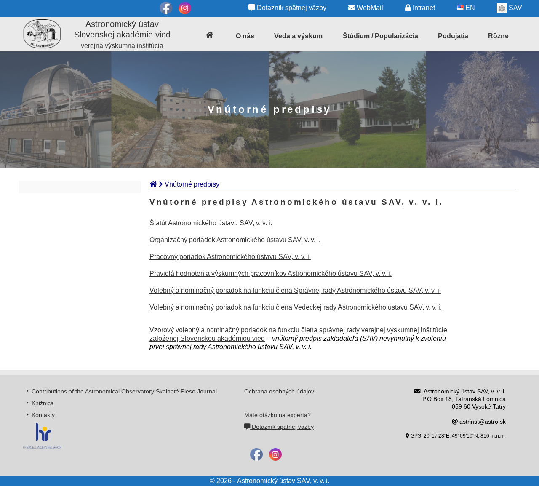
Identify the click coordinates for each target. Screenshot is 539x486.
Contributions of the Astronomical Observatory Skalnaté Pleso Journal (124, 391)
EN (469, 7)
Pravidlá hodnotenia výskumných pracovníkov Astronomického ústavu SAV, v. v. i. (270, 273)
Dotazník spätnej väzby (290, 7)
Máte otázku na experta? (277, 414)
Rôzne (498, 36)
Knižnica (43, 403)
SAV (514, 7)
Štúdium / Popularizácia (380, 36)
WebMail (369, 7)
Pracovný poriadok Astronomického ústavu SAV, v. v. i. (230, 256)
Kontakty (43, 414)
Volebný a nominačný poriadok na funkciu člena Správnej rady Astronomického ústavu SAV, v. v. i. (295, 290)
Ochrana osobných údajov (279, 391)
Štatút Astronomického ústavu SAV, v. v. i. (210, 223)
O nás (245, 36)
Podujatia (453, 36)
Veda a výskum (298, 36)
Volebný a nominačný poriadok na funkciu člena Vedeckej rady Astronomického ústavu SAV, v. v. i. (295, 307)
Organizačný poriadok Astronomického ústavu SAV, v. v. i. (234, 239)
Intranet (423, 7)
